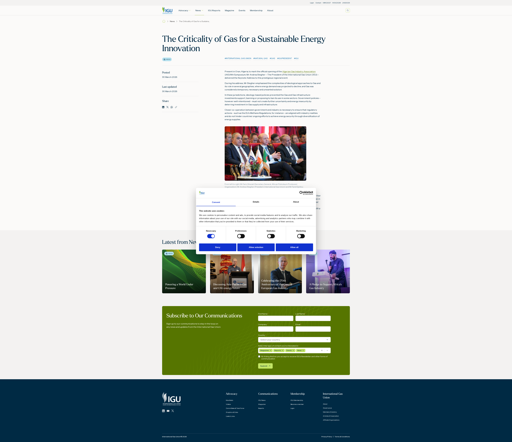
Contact (318, 3)
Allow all (294, 247)
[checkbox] (259, 356)
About (270, 10)
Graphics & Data (232, 412)
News (198, 10)
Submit (263, 366)
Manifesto (229, 400)
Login (312, 3)
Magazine (229, 10)
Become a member (297, 404)
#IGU (296, 58)
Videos (228, 404)
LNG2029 (346, 3)
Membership (256, 10)
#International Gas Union (238, 58)
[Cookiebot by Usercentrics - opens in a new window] (301, 193)
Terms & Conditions (342, 437)
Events (242, 10)
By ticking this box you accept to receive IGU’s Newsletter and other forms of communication (294, 357)
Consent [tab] (216, 202)
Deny (217, 247)
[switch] (241, 236)
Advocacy (183, 10)
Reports (261, 408)
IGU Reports (214, 10)
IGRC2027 (327, 3)
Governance (327, 408)
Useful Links (230, 416)
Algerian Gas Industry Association (299, 71)
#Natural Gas (260, 58)
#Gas (272, 58)
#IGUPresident (284, 58)
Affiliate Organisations (331, 420)
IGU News (261, 400)
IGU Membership (297, 400)
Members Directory (330, 412)
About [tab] (296, 202)
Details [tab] (256, 202)
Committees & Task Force (235, 408)
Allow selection (256, 247)
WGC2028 (336, 3)
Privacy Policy (326, 437)
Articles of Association (331, 416)
